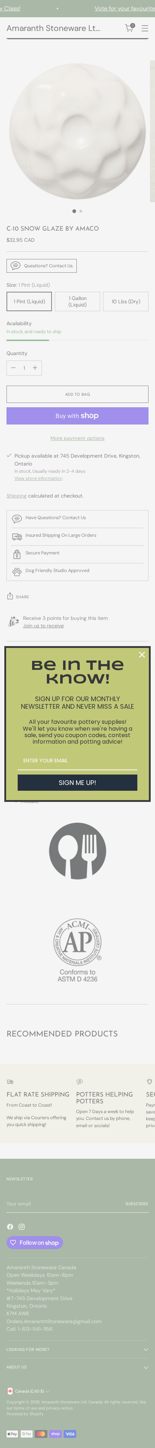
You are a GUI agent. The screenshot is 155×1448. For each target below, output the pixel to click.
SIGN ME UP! (77, 782)
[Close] (142, 654)
